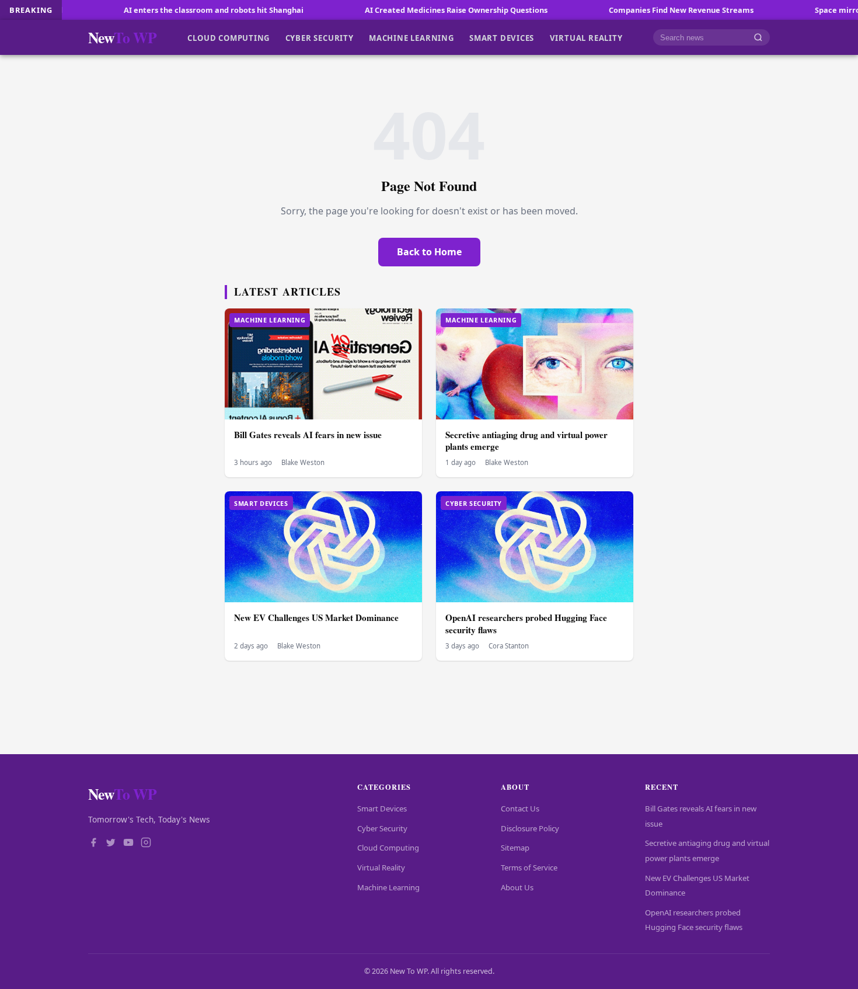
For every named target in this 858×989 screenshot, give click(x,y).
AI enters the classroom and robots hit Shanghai (174, 10)
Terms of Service (529, 867)
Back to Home (429, 251)
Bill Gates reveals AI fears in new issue (308, 434)
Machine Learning (411, 37)
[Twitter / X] (111, 843)
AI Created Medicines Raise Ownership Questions (416, 10)
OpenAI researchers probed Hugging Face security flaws (526, 623)
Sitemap (515, 847)
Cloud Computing (228, 37)
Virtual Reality (586, 37)
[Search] (758, 37)
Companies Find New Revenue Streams (641, 10)
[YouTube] (128, 843)
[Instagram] (146, 843)
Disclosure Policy (530, 828)
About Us (517, 887)
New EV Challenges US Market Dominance (316, 617)
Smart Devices (501, 37)
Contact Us (520, 808)
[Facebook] (93, 843)
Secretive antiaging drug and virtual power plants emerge (526, 440)
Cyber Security (319, 37)
